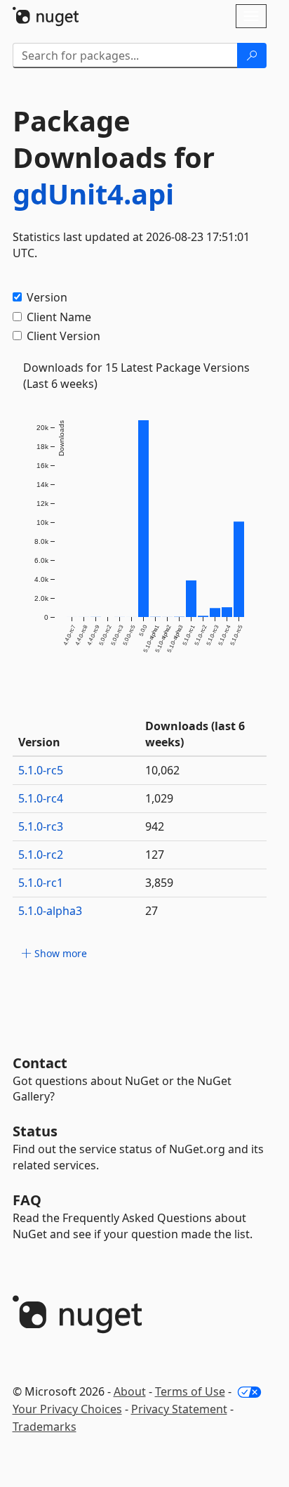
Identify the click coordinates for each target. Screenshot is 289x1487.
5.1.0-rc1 (40, 882)
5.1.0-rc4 (40, 798)
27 (151, 910)
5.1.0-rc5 (40, 770)
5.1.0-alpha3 (50, 910)
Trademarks (44, 1426)
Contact (40, 1062)
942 (154, 826)
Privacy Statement (179, 1409)
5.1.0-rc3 (40, 826)
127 (154, 854)
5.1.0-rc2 (40, 854)
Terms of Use (190, 1391)
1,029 (159, 798)
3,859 (159, 882)
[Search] (252, 55)
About (130, 1391)
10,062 (162, 770)
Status (35, 1131)
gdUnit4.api (93, 193)
